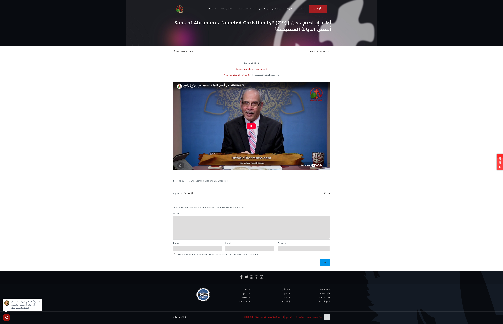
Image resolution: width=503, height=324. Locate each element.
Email (229, 243)
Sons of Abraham (245, 69)
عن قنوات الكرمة (314, 317)
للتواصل (246, 298)
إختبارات (286, 302)
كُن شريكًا (316, 9)
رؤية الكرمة (325, 294)
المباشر (286, 290)
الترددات (286, 298)
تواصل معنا (260, 317)
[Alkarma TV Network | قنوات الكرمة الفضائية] (180, 9)
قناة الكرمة (325, 290)
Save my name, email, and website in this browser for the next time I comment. (218, 255)
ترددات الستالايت (276, 317)
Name (177, 243)
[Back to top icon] (327, 317)
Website (282, 243)
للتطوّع (246, 294)
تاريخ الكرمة (324, 302)
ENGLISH (248, 317)
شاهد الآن (299, 317)
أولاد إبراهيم (261, 69)
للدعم (247, 290)
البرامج (287, 294)
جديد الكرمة (244, 302)
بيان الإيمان (324, 298)
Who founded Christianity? (237, 75)
